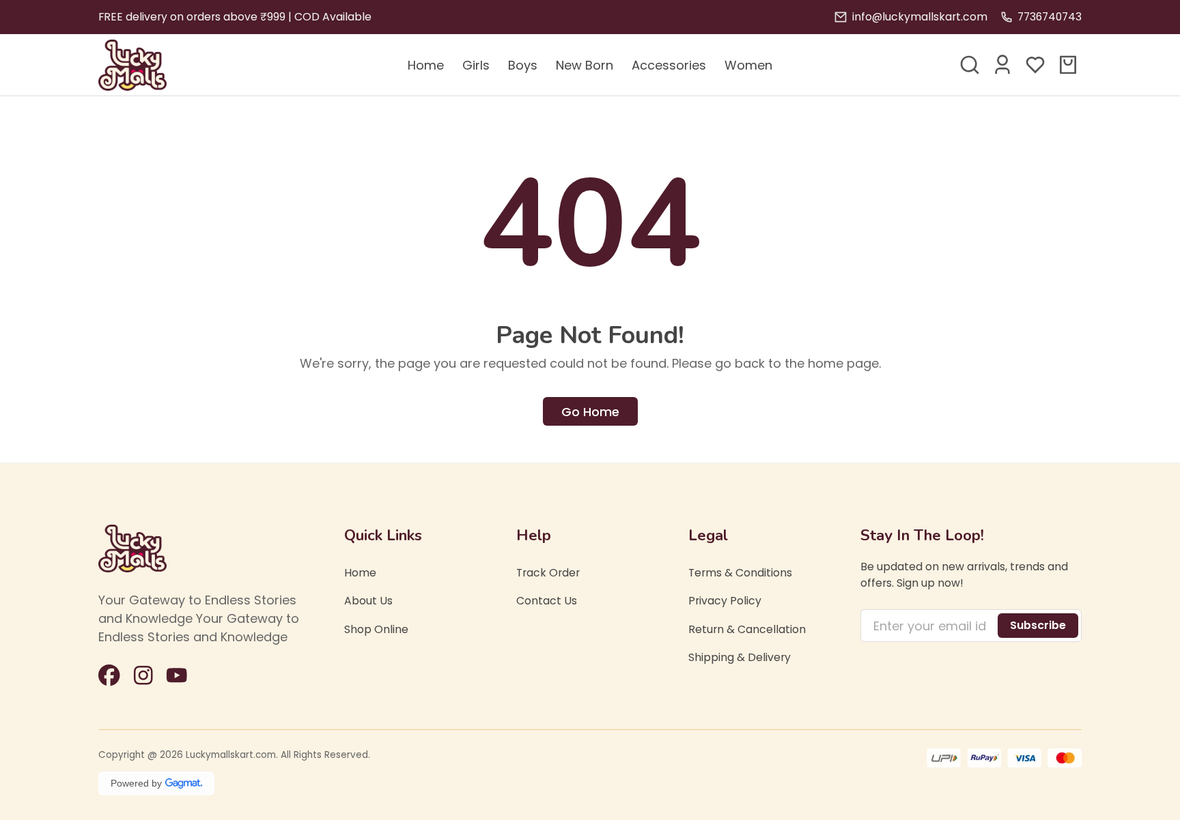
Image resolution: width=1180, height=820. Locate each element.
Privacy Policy (724, 601)
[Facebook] (109, 675)
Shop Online (376, 629)
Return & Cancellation (747, 629)
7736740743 (1049, 17)
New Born (584, 65)
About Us (368, 601)
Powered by (136, 783)
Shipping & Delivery (739, 658)
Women (748, 65)
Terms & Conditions (740, 573)
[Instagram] (143, 675)
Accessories (669, 65)
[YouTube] (177, 675)
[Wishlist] (1035, 65)
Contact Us (546, 601)
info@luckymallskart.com (919, 17)
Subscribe (1038, 625)
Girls (476, 65)
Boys (522, 65)
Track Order (548, 573)
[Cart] (1068, 65)
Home (426, 65)
